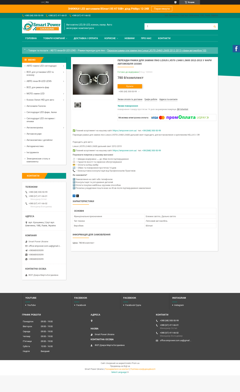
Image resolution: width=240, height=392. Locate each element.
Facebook (81, 305)
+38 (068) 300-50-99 (151, 130)
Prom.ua (135, 363)
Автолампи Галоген (36, 106)
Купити (129, 86)
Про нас (146, 38)
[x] (77, 196)
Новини (130, 38)
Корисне (110, 38)
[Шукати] (214, 26)
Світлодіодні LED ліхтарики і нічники (41, 120)
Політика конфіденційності (142, 369)
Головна (31, 38)
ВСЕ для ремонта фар (38, 87)
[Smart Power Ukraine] (41, 26)
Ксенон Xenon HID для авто (40, 100)
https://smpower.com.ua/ (125, 130)
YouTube (31, 305)
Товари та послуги (38, 50)
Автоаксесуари (34, 134)
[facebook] (74, 196)
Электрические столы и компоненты (38, 160)
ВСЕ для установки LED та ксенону (40, 73)
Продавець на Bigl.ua (120, 366)
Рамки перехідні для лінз (91, 50)
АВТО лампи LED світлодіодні (41, 66)
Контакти (164, 38)
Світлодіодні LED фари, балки (42, 112)
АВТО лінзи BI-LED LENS (63, 50)
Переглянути (162, 8)
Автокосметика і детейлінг (40, 140)
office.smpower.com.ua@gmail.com (45, 246)
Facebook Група (133, 305)
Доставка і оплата (86, 38)
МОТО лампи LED (35, 93)
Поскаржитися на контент (117, 369)
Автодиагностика (35, 146)
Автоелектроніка (35, 127)
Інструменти (33, 152)
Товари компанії (54, 38)
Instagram (179, 305)
